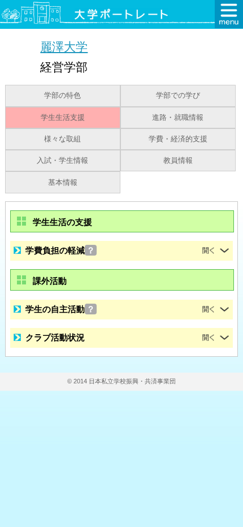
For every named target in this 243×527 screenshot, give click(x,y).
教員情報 (178, 161)
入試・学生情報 (62, 161)
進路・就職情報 (177, 118)
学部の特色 (62, 96)
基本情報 (62, 183)
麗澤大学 (64, 46)
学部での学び (178, 96)
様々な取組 (62, 139)
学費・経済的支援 (178, 139)
